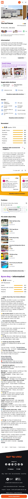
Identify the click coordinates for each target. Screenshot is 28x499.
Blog (3, 473)
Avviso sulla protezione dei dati (11, 486)
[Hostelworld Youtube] (16, 464)
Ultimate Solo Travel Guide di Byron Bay (12, 362)
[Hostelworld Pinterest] (19, 464)
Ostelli (6, 473)
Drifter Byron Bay (22, 349)
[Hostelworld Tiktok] (22, 464)
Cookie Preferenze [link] (18, 492)
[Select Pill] (19, 2)
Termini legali (21, 486)
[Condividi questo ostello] (26, 19)
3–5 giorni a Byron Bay (7, 359)
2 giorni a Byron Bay (6, 358)
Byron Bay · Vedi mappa (9, 27)
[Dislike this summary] (25, 170)
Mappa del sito (9, 492)
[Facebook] (6, 464)
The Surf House (20, 347)
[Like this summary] (22, 170)
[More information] (24, 148)
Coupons (4, 489)
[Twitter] (9, 464)
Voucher (8, 489)
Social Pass (23, 473)
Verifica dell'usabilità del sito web (18, 489)
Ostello (3, 21)
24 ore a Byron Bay (6, 356)
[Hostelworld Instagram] (12, 464)
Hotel (10, 473)
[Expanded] (2, 447)
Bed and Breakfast (16, 473)
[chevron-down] (13, 281)
